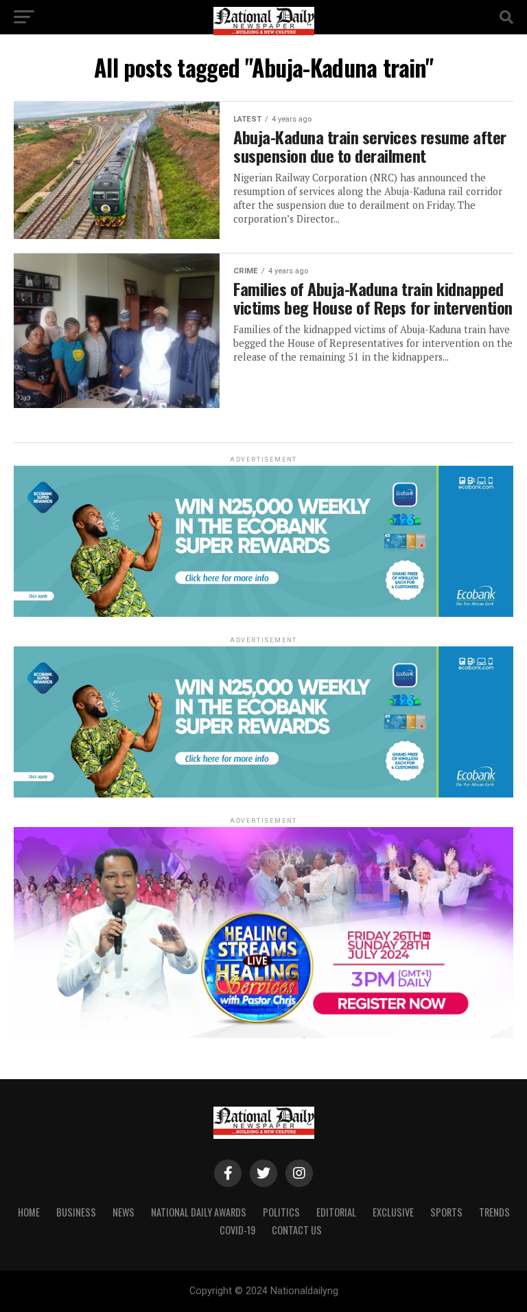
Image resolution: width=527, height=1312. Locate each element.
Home (29, 1212)
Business (76, 1212)
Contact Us (297, 1230)
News (123, 1212)
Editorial (336, 1212)
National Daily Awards (198, 1212)
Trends (494, 1212)
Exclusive (393, 1212)
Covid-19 (237, 1230)
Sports (446, 1212)
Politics (281, 1212)
